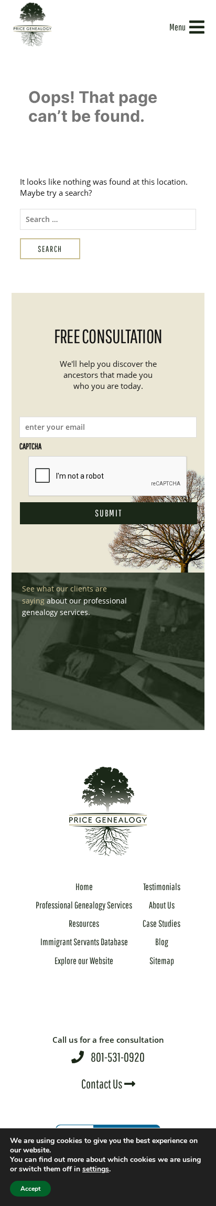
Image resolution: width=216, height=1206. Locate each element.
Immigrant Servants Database (84, 941)
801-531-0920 (108, 1049)
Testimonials (161, 886)
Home (84, 886)
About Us (162, 905)
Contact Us (102, 1083)
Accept (30, 1188)
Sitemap (161, 960)
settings (95, 1169)
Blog (161, 941)
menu (177, 27)
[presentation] (108, 476)
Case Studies (161, 923)
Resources (84, 923)
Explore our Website (84, 960)
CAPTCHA (30, 446)
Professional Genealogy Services (84, 905)
